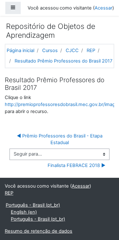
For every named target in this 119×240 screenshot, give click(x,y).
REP (91, 50)
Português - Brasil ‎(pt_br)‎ (33, 205)
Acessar (103, 8)
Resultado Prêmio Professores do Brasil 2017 (63, 61)
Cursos (50, 50)
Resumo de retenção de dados (38, 231)
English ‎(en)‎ (24, 212)
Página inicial (20, 50)
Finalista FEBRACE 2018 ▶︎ (76, 165)
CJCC (72, 50)
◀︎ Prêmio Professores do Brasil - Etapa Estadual (60, 139)
